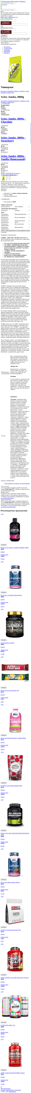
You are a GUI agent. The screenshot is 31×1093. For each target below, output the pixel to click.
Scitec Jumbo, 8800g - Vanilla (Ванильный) (13, 158)
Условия (3, 1090)
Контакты (7, 53)
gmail (10, 15)
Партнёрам (7, 51)
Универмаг (7, 50)
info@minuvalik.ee (6, 1088)
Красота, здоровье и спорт (21, 91)
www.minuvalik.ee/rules (7, 498)
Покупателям (10, 1090)
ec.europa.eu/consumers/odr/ (8, 507)
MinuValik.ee (12, 1091)
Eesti (12, 92)
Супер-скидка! (8, 48)
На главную (7, 47)
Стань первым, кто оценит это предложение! (17, 483)
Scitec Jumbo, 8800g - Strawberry (13, 139)
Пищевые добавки (6, 92)
